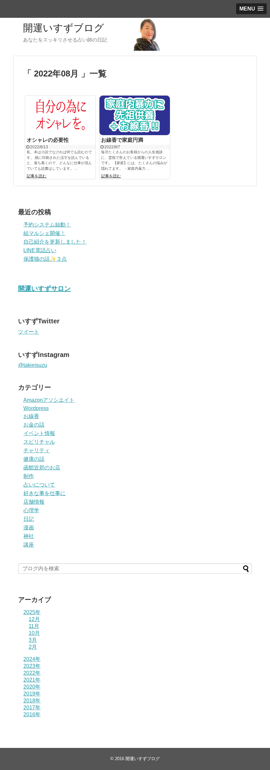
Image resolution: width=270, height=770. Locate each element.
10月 (34, 633)
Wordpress (36, 408)
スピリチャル (39, 442)
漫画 (28, 527)
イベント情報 (39, 433)
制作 (28, 476)
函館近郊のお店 (41, 467)
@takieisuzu (32, 365)
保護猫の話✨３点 (45, 259)
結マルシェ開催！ (44, 233)
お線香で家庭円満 (122, 140)
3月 (33, 640)
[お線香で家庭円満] (134, 115)
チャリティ (36, 450)
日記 (28, 519)
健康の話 (33, 459)
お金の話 (33, 425)
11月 (34, 626)
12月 (34, 619)
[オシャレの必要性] (60, 115)
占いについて (39, 485)
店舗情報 (33, 502)
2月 (33, 647)
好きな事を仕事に (44, 493)
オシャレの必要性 (48, 140)
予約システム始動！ (47, 224)
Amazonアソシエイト (48, 400)
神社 (28, 536)
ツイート (28, 332)
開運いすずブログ (63, 27)
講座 (28, 545)
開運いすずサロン (44, 288)
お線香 (31, 416)
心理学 (31, 510)
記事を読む (36, 176)
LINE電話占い (39, 250)
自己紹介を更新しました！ (55, 242)
